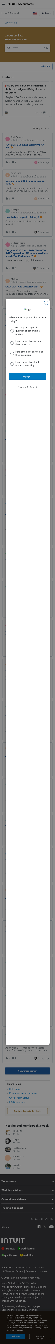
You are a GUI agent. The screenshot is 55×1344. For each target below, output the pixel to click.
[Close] (46, 303)
